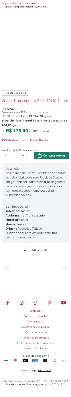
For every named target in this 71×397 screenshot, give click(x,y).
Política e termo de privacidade (35, 321)
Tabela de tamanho (35, 294)
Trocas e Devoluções (35, 326)
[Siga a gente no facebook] (7, 281)
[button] (4, 6)
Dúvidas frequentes (35, 310)
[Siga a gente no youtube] (63, 281)
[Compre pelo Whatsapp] (63, 389)
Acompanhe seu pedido (35, 304)
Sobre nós (35, 288)
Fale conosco (36, 299)
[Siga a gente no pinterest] (49, 281)
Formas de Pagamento (35, 315)
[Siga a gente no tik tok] (35, 281)
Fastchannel (44, 348)
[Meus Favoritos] (59, 6)
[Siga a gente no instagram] (21, 281)
